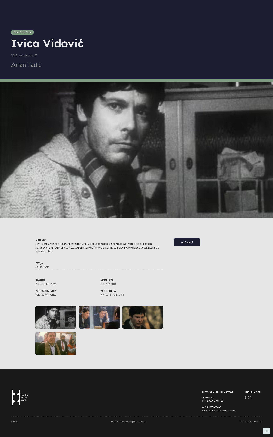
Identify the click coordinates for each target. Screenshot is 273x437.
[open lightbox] (55, 317)
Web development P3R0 (251, 421)
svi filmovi (187, 242)
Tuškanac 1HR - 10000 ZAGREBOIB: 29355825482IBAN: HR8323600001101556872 (218, 404)
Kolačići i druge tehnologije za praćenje (129, 421)
